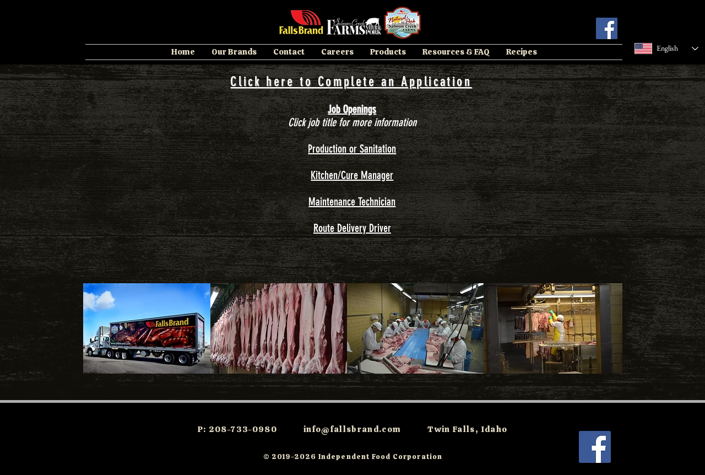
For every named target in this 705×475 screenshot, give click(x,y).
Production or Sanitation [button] (352, 148)
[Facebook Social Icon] (606, 28)
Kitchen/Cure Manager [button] (352, 175)
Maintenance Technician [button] (351, 201)
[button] (234, 52)
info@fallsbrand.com (352, 429)
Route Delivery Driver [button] (352, 228)
